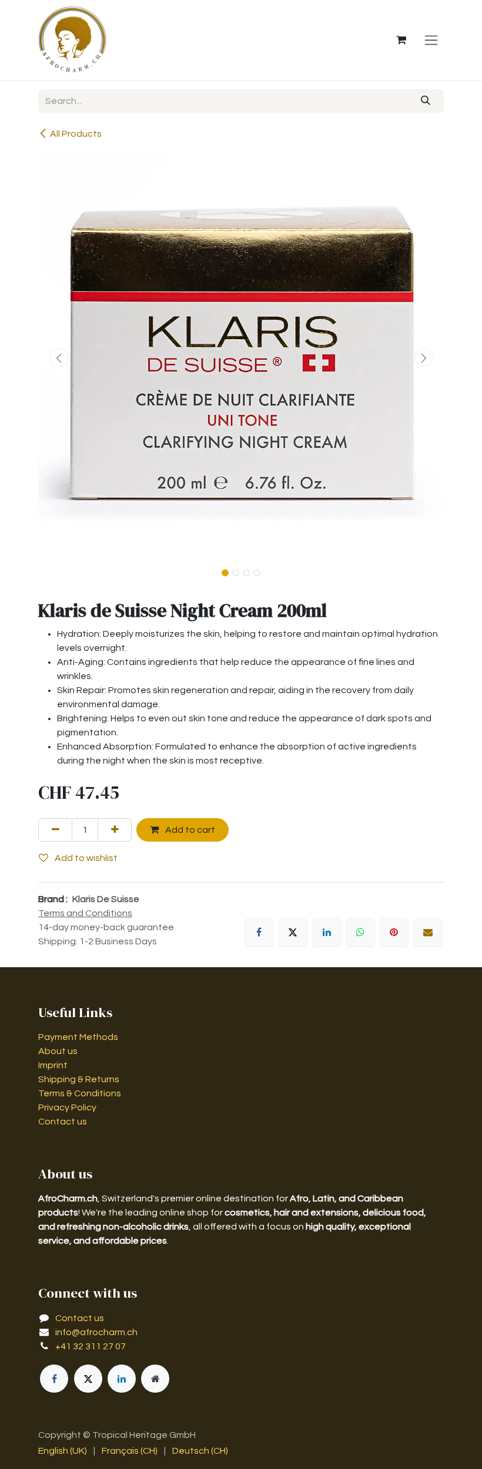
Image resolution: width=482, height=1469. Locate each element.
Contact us (62, 1121)
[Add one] (115, 830)
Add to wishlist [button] (85, 858)
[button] (58, 357)
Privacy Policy (67, 1107)
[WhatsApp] (360, 932)
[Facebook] (259, 932)
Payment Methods (78, 1037)
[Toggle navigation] (431, 40)
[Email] (428, 932)
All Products (76, 134)
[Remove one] (55, 830)
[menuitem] (62, 1451)
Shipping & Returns (78, 1079)
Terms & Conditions (79, 1093)
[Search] (426, 101)
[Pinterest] (394, 932)
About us (58, 1051)
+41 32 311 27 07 (90, 1346)
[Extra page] (155, 1379)
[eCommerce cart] (401, 40)
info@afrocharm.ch (96, 1332)
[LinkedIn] (327, 932)
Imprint (53, 1065)
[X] (293, 932)
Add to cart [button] (189, 830)
